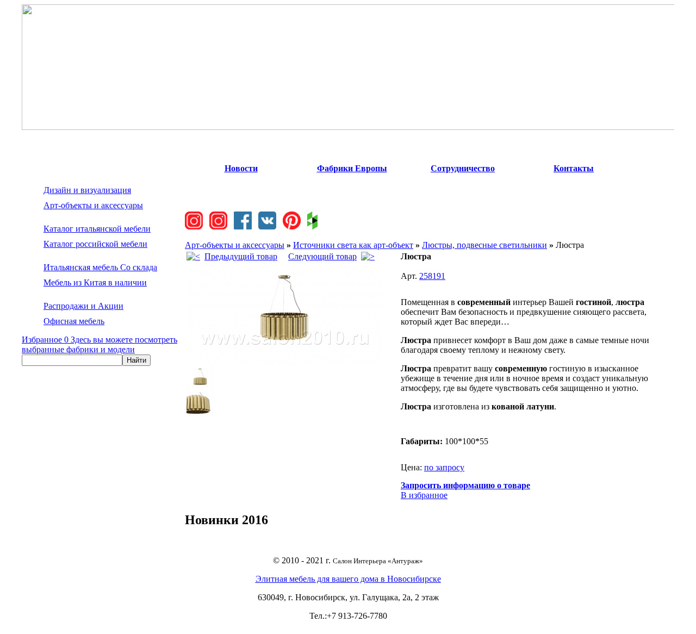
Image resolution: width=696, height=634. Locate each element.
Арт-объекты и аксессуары (93, 205)
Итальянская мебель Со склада (100, 267)
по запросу (444, 467)
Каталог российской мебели (95, 243)
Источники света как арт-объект (353, 245)
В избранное (424, 495)
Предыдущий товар (240, 256)
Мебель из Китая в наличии (95, 282)
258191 (432, 276)
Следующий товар (322, 256)
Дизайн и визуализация (87, 190)
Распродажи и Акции (83, 305)
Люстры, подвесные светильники (484, 245)
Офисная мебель (74, 321)
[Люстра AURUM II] (284, 361)
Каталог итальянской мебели (97, 228)
